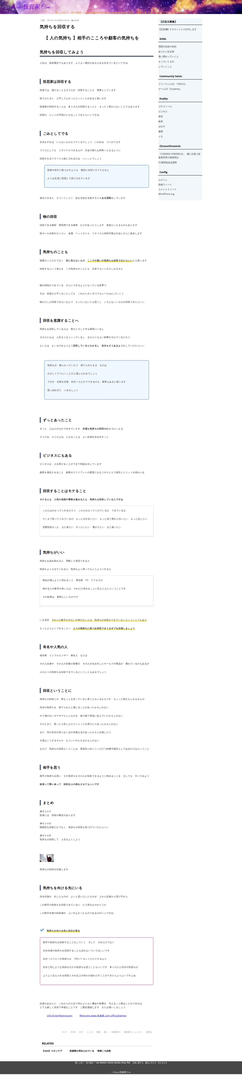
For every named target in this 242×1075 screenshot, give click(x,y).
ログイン (162, 179)
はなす (161, 126)
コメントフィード (167, 189)
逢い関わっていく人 (168, 56)
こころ (90, 1032)
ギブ (81, 1032)
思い (106, 1032)
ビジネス (162, 111)
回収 (98, 1032)
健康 (160, 131)
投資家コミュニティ (133, 1032)
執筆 (160, 121)
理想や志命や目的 (167, 46)
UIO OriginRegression (59, 1015)
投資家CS (115, 1032)
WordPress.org (166, 193)
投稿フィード (165, 184)
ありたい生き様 (166, 51)
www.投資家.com (29, 7)
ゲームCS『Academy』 (170, 88)
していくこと (165, 66)
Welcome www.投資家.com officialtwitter (103, 1015)
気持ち (149, 1032)
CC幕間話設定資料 (167, 162)
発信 (160, 116)
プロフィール (165, 106)
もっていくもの (166, 61)
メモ (43, 20)
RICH (73, 1032)
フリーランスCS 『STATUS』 (172, 84)
